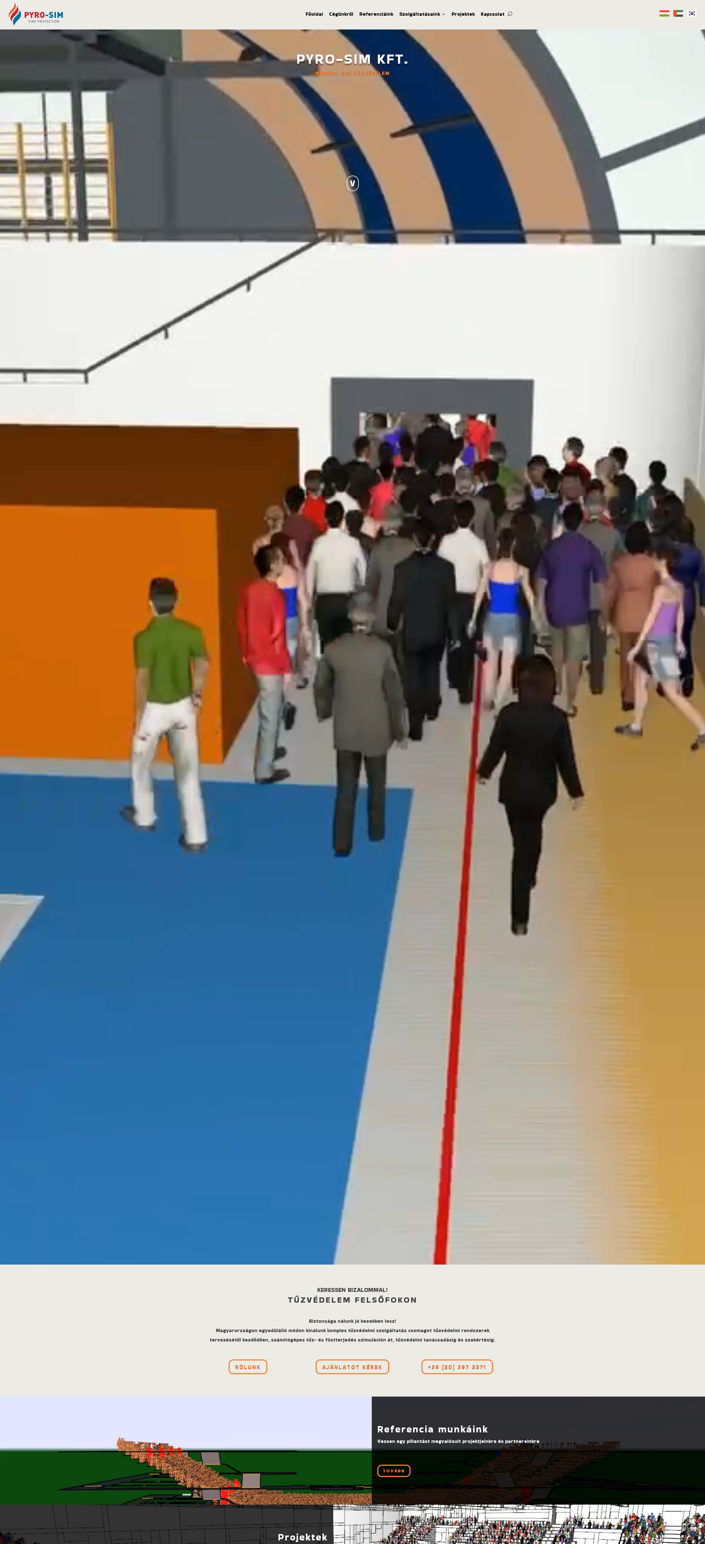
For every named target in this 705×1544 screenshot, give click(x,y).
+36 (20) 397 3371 (457, 1367)
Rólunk (248, 1367)
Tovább (394, 1471)
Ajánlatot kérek (352, 1367)
